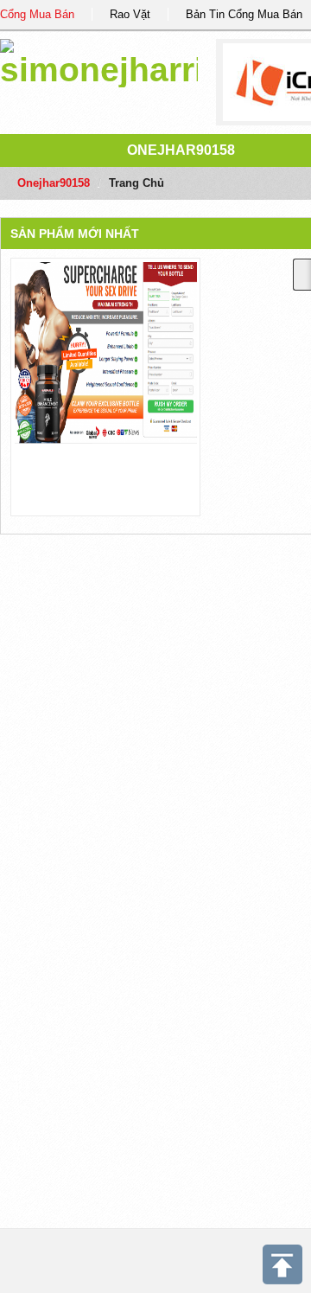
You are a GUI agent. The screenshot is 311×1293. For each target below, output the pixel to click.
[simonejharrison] (99, 60)
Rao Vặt (130, 14)
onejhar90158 (181, 150)
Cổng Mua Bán (37, 14)
